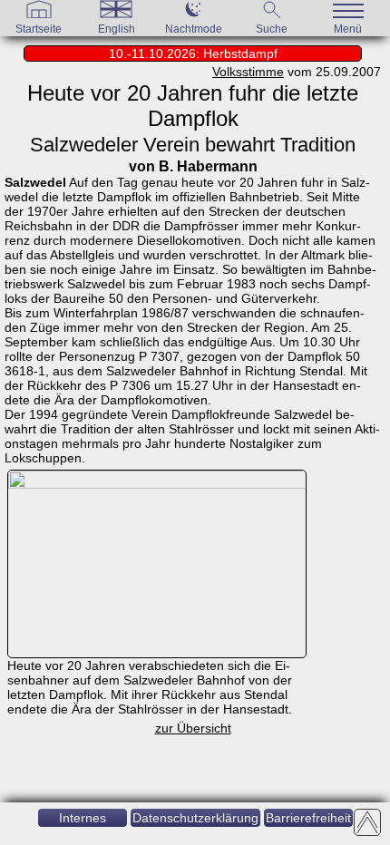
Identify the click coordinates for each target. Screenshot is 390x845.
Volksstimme (248, 71)
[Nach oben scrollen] (367, 822)
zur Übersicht (193, 728)
